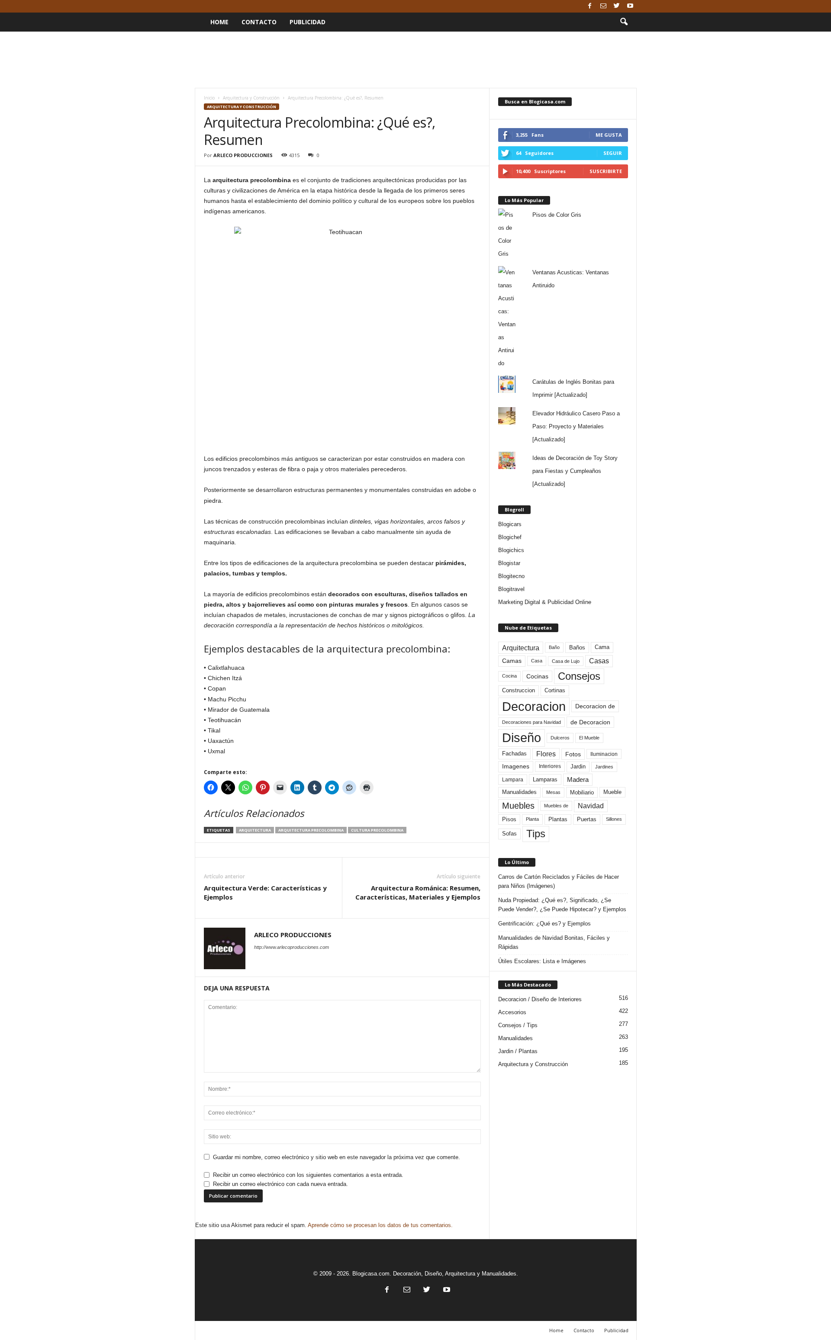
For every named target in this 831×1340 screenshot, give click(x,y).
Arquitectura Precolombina (311, 830)
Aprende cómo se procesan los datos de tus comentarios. (380, 1225)
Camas (512, 660)
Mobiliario (582, 792)
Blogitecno (511, 576)
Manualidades (519, 792)
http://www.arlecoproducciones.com (291, 947)
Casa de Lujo (566, 661)
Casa (536, 660)
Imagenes (515, 766)
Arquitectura (255, 830)
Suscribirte (605, 171)
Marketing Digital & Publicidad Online (544, 602)
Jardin (578, 767)
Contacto (259, 22)
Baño (554, 647)
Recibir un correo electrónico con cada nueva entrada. (280, 1184)
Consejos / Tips (518, 1025)
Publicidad (307, 22)
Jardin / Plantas (518, 1051)
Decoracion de (595, 706)
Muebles (518, 805)
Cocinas (537, 676)
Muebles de (556, 805)
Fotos (573, 754)
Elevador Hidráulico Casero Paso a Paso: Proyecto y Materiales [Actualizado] (576, 426)
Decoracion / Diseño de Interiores (540, 999)
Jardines (604, 766)
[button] (623, 22)
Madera (578, 779)
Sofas (509, 834)
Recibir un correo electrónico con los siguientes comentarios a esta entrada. (308, 1175)
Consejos (579, 676)
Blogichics (511, 550)
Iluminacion (604, 754)
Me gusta (609, 135)
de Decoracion (590, 722)
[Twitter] (617, 6)
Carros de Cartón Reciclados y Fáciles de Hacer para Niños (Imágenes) (558, 881)
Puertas (586, 819)
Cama (602, 647)
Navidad (591, 806)
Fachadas (514, 754)
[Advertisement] (415, 59)
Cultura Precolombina (377, 830)
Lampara (512, 779)
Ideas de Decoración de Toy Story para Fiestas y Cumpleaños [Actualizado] (575, 471)
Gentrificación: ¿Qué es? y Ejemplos (544, 923)
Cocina (509, 675)
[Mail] (603, 6)
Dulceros (560, 737)
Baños (577, 647)
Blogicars (510, 524)
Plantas (557, 819)
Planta (532, 819)
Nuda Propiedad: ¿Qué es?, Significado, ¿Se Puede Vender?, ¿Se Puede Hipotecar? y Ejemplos (562, 905)
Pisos (509, 819)
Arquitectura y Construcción (251, 98)
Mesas (553, 792)
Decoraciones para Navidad (531, 722)
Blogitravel (511, 589)
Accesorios (512, 1012)
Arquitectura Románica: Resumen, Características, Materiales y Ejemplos (417, 892)
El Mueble (589, 737)
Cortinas (554, 691)
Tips (535, 833)
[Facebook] (590, 6)
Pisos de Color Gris (556, 215)
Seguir (612, 153)
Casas (599, 661)
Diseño (521, 738)
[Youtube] (630, 6)
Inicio (209, 98)
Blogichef (510, 537)
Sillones (614, 819)
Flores (546, 754)
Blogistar (509, 563)
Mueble (612, 792)
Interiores (550, 766)
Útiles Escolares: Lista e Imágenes (542, 961)
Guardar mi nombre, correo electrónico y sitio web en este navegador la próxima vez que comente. (336, 1157)
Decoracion (534, 706)
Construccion (518, 691)
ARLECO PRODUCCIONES (243, 155)
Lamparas (545, 779)
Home (219, 22)
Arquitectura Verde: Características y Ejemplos (265, 892)
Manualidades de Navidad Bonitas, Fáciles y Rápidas (554, 942)
